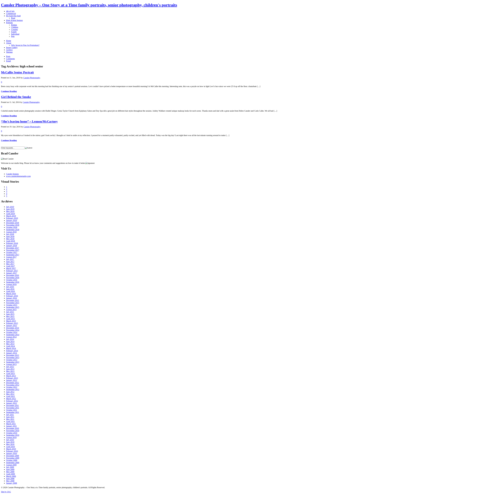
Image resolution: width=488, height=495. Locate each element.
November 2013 (12, 357)
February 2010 (12, 451)
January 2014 (11, 353)
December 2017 (12, 248)
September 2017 (12, 255)
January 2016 (11, 298)
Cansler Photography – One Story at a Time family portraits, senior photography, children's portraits (89, 5)
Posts (8, 56)
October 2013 (11, 360)
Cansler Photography (31, 78)
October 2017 (11, 252)
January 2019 (11, 220)
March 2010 (11, 449)
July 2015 (10, 312)
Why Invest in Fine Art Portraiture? (25, 45)
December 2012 (12, 383)
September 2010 (12, 435)
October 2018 (11, 227)
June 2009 (10, 469)
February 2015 (12, 323)
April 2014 (10, 346)
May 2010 (10, 444)
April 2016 (10, 291)
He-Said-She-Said (13, 16)
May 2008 (10, 481)
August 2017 (11, 257)
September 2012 (12, 389)
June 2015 (10, 314)
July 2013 (10, 367)
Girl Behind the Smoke (16, 96)
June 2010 (10, 442)
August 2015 (11, 309)
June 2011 (10, 417)
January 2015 (11, 325)
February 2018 (12, 243)
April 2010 (10, 447)
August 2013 (11, 364)
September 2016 (12, 282)
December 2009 (12, 456)
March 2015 (11, 321)
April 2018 (10, 241)
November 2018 (12, 225)
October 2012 (11, 387)
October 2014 (11, 332)
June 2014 (10, 341)
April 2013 (10, 373)
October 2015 (11, 305)
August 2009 (11, 465)
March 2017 (11, 268)
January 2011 (11, 426)
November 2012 (12, 385)
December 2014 (12, 328)
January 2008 (11, 483)
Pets (12, 36)
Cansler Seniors (12, 174)
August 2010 (11, 437)
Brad (13, 18)
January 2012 (11, 403)
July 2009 (10, 467)
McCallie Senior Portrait (17, 72)
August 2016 (11, 284)
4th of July (10, 11)
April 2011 (10, 421)
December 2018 (12, 223)
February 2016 (12, 296)
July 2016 (10, 287)
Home (8, 41)
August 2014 (11, 337)
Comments (10, 59)
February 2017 (12, 271)
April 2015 (10, 319)
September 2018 (12, 230)
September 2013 (12, 362)
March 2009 (11, 476)
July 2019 (10, 207)
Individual (15, 34)
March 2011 (11, 424)
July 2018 (10, 234)
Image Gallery (12, 47)
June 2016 (10, 289)
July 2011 (10, 415)
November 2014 (12, 330)
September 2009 (12, 463)
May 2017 (10, 264)
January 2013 (11, 380)
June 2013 (10, 369)
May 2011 (10, 419)
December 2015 (12, 300)
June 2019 (10, 209)
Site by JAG (6, 492)
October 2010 (11, 433)
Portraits (9, 23)
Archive (9, 50)
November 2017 (12, 250)
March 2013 (11, 376)
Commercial (11, 13)
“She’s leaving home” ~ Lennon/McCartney (29, 121)
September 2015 (12, 307)
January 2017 (11, 273)
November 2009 (12, 458)
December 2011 (12, 405)
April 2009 (10, 474)
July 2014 (10, 339)
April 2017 (10, 266)
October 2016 (11, 280)
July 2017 (10, 259)
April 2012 (10, 396)
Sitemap (9, 52)
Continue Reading (9, 91)
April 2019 (10, 214)
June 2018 (10, 236)
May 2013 (10, 371)
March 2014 (11, 348)
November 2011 (12, 408)
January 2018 (11, 246)
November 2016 (12, 277)
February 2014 (12, 351)
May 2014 (10, 344)
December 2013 (12, 355)
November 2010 (12, 431)
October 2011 (11, 410)
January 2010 (11, 453)
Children (14, 27)
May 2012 (10, 394)
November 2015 (12, 303)
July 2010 (10, 440)
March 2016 (11, 293)
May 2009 (10, 472)
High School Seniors (14, 20)
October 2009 (11, 460)
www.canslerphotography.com (18, 176)
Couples (14, 29)
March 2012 (11, 399)
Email (8, 61)
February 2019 (12, 218)
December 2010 (12, 428)
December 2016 (12, 275)
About (8, 43)
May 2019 (10, 211)
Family (14, 32)
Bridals (14, 25)
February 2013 (12, 378)
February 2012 (12, 401)
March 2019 (11, 216)
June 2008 (10, 478)
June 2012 (10, 392)
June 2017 (10, 262)
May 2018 (10, 239)
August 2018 (11, 232)
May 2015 (10, 316)
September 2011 (12, 412)
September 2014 (12, 335)
